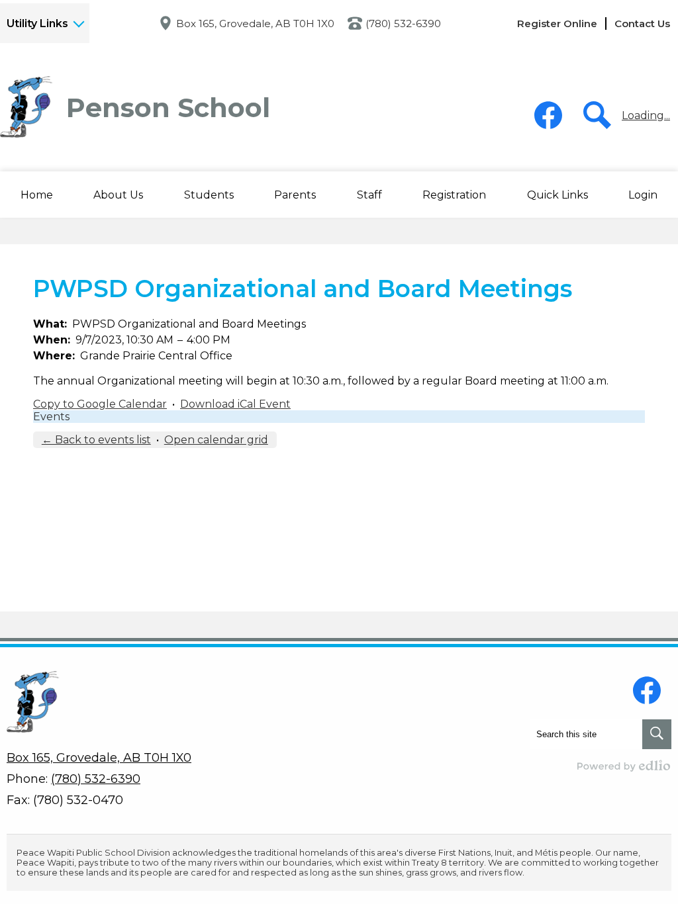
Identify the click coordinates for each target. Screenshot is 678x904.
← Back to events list (96, 439)
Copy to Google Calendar (100, 404)
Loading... (646, 115)
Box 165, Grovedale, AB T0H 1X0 (255, 23)
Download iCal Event (235, 404)
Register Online (557, 23)
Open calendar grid (216, 439)
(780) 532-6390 (403, 23)
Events (51, 416)
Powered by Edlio (624, 765)
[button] (118, 194)
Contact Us (642, 23)
